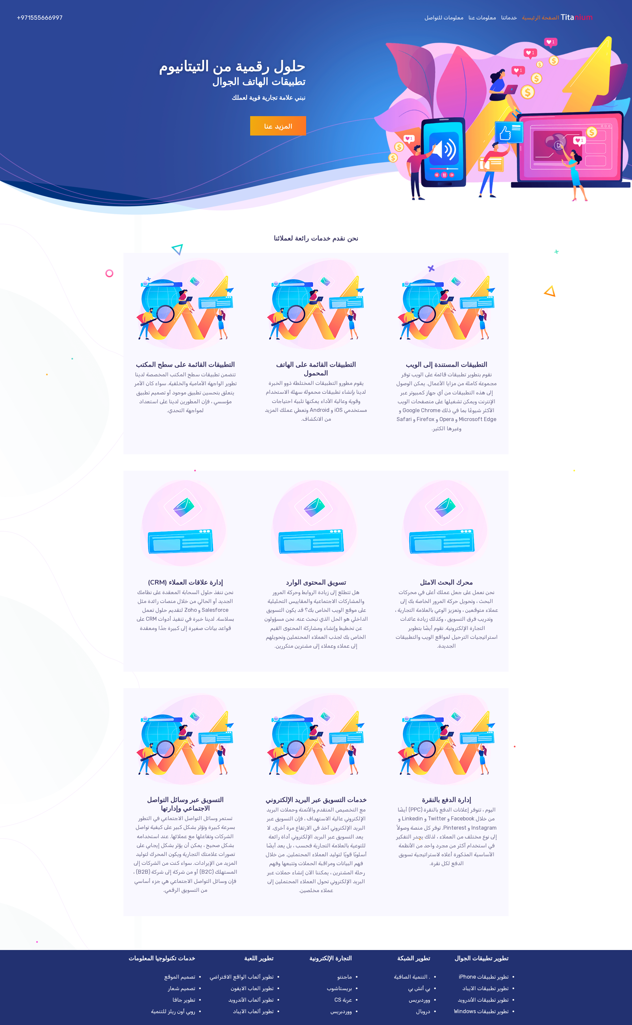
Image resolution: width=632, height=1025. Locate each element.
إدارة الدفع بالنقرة (446, 799)
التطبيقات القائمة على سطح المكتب (185, 364)
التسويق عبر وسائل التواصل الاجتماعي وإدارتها (185, 804)
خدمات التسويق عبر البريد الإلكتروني (316, 799)
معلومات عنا (482, 17)
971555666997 (42, 17)
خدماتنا (509, 17)
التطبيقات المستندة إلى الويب (446, 364)
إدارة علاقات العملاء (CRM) (185, 582)
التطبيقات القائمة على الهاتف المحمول (316, 369)
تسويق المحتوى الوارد (316, 582)
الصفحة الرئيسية (540, 17)
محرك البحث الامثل (446, 582)
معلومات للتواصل (444, 17)
